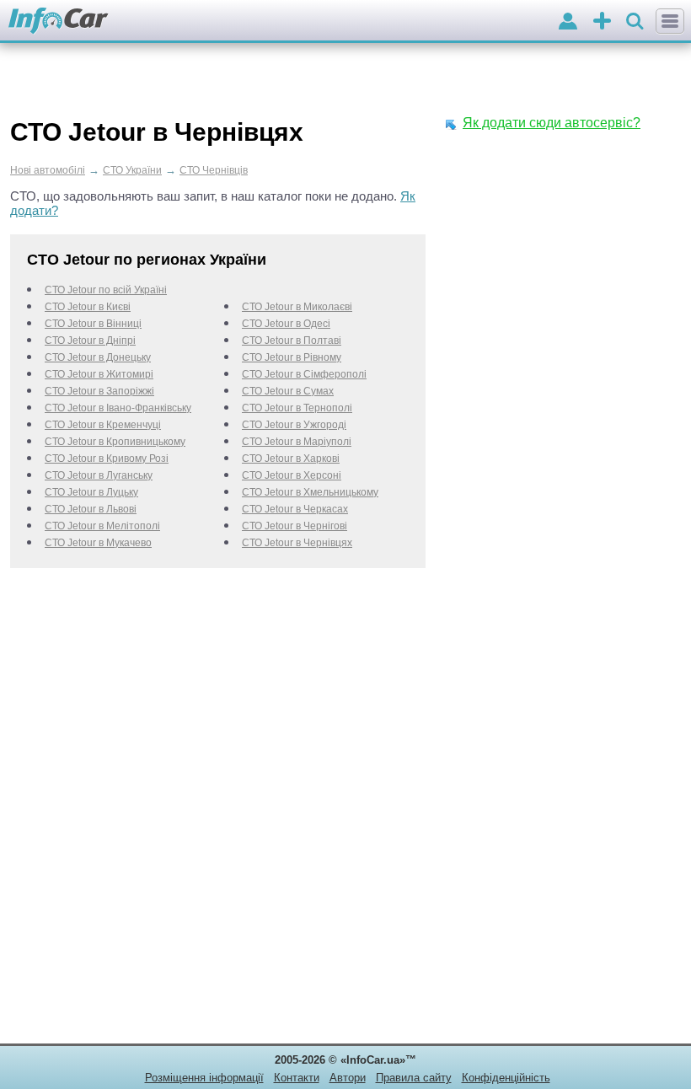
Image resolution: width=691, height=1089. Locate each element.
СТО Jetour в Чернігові (294, 526)
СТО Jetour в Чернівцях (297, 543)
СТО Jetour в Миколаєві (297, 307)
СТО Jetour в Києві (88, 307)
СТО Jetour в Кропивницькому (115, 442)
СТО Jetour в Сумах (288, 391)
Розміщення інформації (204, 1077)
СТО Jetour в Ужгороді (294, 425)
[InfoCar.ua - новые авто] (58, 21)
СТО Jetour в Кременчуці (103, 425)
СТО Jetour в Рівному (291, 357)
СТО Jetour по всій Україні (106, 290)
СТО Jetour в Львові (91, 509)
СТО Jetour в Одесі (286, 324)
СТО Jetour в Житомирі (99, 374)
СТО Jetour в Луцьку (91, 492)
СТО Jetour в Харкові (291, 458)
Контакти (296, 1077)
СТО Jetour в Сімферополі (304, 374)
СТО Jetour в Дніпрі (90, 340)
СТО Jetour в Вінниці (93, 324)
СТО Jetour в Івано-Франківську (118, 408)
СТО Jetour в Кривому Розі (107, 458)
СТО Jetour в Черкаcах (295, 509)
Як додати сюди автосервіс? (551, 122)
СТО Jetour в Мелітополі (102, 526)
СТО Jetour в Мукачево (98, 543)
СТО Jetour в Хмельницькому (310, 492)
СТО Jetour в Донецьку (98, 357)
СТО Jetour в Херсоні (291, 475)
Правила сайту (414, 1077)
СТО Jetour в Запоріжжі (99, 391)
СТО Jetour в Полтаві (291, 340)
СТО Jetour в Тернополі (297, 408)
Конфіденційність (506, 1077)
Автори (347, 1077)
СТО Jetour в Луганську (99, 475)
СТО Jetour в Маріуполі (296, 442)
